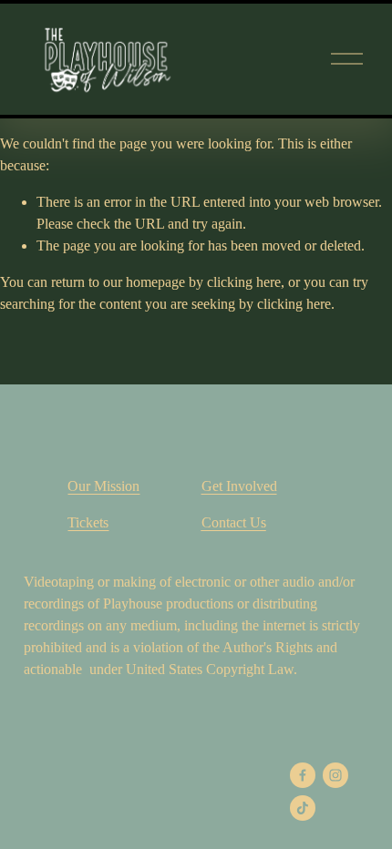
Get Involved (239, 486)
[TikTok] (302, 808)
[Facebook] (302, 775)
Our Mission (103, 486)
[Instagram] (335, 775)
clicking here (244, 282)
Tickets (87, 522)
